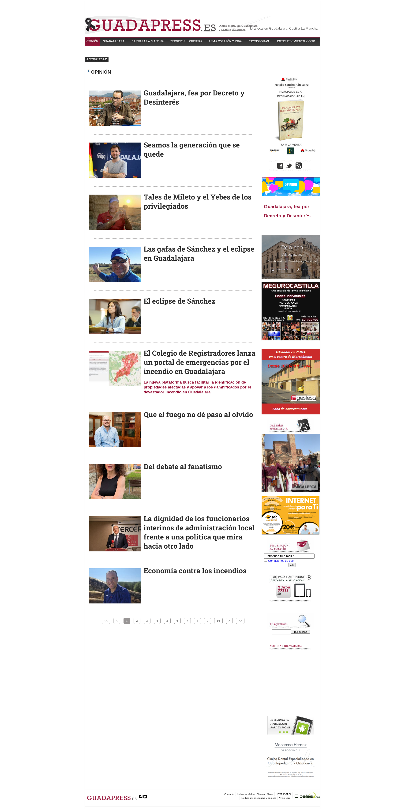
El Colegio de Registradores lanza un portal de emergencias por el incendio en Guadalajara (199, 362)
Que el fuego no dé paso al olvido (198, 414)
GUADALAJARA (113, 41)
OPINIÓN (92, 41)
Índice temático (246, 794)
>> (240, 620)
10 (218, 620)
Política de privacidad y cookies (258, 797)
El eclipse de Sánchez (179, 300)
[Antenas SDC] (291, 515)
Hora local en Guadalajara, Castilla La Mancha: (283, 28)
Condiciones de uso (281, 560)
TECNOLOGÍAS (259, 41)
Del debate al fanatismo (183, 466)
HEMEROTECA (283, 794)
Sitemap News (265, 794)
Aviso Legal (285, 797)
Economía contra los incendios (195, 570)
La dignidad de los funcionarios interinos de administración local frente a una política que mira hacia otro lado (199, 532)
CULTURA (195, 41)
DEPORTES (177, 41)
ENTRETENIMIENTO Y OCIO (296, 41)
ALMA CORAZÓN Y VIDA (225, 41)
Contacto (229, 794)
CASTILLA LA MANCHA (148, 41)
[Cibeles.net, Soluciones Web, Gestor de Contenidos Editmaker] (307, 796)
